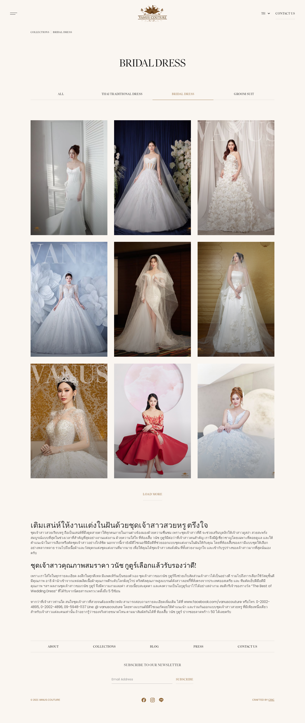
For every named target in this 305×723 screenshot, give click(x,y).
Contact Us (285, 13)
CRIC (271, 699)
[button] (266, 13)
